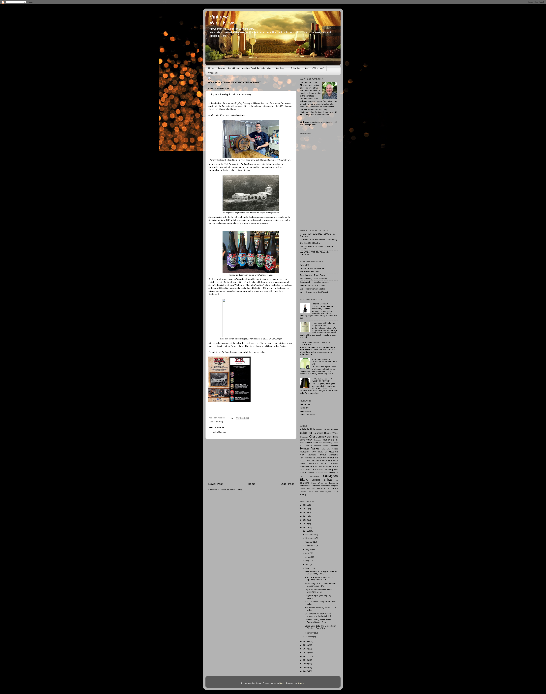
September (310, 546)
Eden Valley (327, 443)
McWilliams (312, 455)
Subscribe (295, 68)
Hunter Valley (309, 448)
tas (326, 483)
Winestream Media (327, 488)
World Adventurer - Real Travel (314, 292)
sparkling (304, 483)
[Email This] (237, 418)
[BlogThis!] (239, 418)
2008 (305, 668)
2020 (305, 520)
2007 (305, 671)
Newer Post (215, 483)
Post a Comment (219, 432)
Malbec (335, 449)
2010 (305, 660)
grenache (317, 445)
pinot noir (311, 469)
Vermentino (325, 486)
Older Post (287, 483)
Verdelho (316, 486)
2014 (305, 645)
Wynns (328, 492)
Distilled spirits (311, 443)
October (309, 542)
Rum (325, 473)
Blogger (300, 683)
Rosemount (309, 473)
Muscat (302, 461)
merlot (322, 454)
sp (337, 480)
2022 (305, 516)
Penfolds (327, 467)
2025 (305, 505)
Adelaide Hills (307, 429)
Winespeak (213, 73)
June (307, 557)
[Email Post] (232, 418)
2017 (305, 527)
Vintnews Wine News (223, 20)
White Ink (305, 489)
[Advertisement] (251, 460)
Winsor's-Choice (307, 415)
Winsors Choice (306, 492)
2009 (305, 664)
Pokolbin (320, 470)
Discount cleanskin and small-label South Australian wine (244, 68)
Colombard (317, 440)
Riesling (328, 469)
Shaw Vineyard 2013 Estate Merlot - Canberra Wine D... (321, 584)
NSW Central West (328, 460)
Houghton (334, 445)
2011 (305, 656)
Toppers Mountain (320, 304)
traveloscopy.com (308, 125)
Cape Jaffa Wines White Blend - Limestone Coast (319, 591)
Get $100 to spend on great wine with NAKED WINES (234, 82)
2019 (305, 524)
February (309, 633)
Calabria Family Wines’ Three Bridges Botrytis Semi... (318, 621)
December (310, 534)
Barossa (326, 429)
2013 (305, 649)
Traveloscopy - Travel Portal (312, 275)
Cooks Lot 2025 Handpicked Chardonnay (318, 240)
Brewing (219, 422)
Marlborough (322, 452)
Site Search (280, 68)
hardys (325, 445)
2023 (305, 512)
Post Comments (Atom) (231, 490)
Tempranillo (305, 486)
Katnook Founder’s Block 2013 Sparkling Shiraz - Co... (319, 578)
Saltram (303, 476)
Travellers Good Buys (309, 272)
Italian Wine (325, 449)
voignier (334, 486)
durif (320, 443)
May (307, 561)
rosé (302, 472)
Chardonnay (317, 436)
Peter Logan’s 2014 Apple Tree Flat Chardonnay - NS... (321, 572)
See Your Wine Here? (314, 68)
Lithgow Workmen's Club (238, 285)
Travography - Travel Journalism (314, 282)
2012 (305, 653)
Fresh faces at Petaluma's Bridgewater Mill (323, 324)
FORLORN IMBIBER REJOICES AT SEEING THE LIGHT (324, 361)
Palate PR (304, 265)
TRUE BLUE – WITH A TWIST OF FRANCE (322, 380)
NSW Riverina (309, 463)
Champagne (304, 437)
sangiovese (314, 476)
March (308, 568)
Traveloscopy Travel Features (313, 279)
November (310, 538)
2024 (305, 509)
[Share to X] (242, 418)
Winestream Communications (313, 289)
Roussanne (319, 473)
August (308, 549)
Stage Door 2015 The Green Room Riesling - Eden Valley (321, 627)
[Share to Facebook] (245, 418)
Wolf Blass (319, 492)
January (309, 637)
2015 (305, 641)
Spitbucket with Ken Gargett (312, 268)
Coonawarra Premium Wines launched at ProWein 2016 (318, 615)
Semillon (316, 480)
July (307, 553)
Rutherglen (333, 473)
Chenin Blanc (332, 437)
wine (313, 489)
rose (336, 470)
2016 (305, 531)
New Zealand (312, 461)
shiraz (328, 479)
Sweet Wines (317, 483)
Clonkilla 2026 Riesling (310, 243)
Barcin (282, 683)
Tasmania (333, 483)
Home (211, 68)
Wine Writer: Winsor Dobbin (312, 285)
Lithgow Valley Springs (276, 346)
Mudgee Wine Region (327, 457)
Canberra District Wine (326, 433)
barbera (319, 430)
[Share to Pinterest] (247, 418)
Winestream (305, 411)
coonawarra (328, 439)
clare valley (306, 439)
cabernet (306, 433)
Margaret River (308, 451)
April (307, 564)
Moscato (311, 458)
